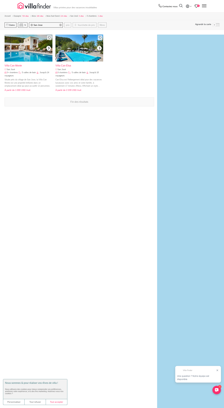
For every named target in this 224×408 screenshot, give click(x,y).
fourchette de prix (86, 25)
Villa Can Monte (13, 65)
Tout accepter (56, 402)
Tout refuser (35, 402)
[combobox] (47, 25)
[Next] (48, 48)
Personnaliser (14, 402)
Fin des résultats (79, 102)
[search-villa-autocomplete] (181, 6)
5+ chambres (12, 72)
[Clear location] (60, 25)
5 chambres (63, 72)
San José (11, 69)
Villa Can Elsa (63, 65)
